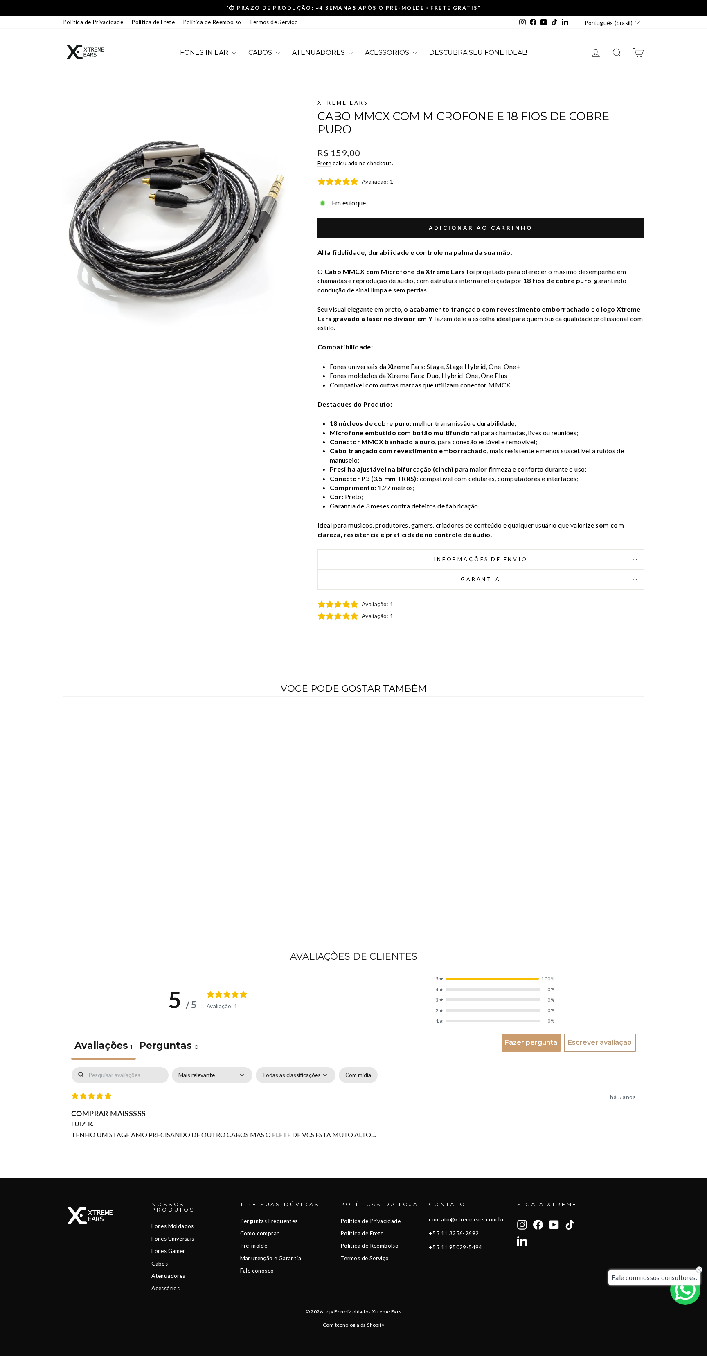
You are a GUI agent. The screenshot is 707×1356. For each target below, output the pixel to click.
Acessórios (165, 1288)
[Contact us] (685, 1290)
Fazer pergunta (531, 1042)
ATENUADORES (319, 52)
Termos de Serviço (273, 22)
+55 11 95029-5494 (455, 1247)
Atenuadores (168, 1276)
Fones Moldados (172, 1226)
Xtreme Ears (342, 102)
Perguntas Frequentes (269, 1221)
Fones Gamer (168, 1251)
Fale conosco (257, 1270)
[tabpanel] (353, 1120)
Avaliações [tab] (103, 1045)
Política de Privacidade (93, 22)
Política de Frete (153, 22)
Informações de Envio (481, 559)
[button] (495, 979)
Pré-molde (254, 1245)
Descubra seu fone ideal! (478, 52)
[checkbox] (358, 1075)
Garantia (481, 579)
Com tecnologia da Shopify (353, 1325)
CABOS (261, 52)
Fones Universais (172, 1238)
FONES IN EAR (205, 52)
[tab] (169, 1047)
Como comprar (259, 1233)
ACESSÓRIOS (388, 52)
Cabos (159, 1263)
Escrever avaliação (600, 1042)
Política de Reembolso (212, 22)
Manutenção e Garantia (270, 1258)
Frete (324, 163)
